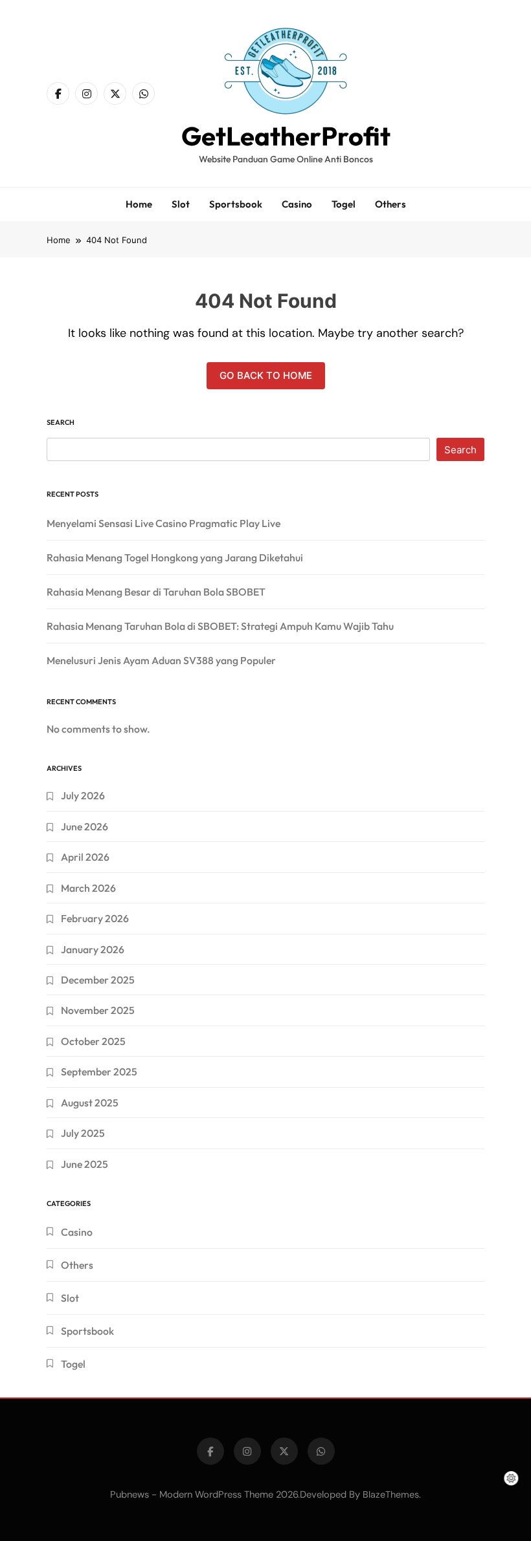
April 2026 (85, 856)
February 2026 (95, 918)
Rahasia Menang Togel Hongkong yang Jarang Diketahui (175, 557)
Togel (344, 204)
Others (390, 204)
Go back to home (266, 375)
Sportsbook (235, 204)
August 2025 (90, 1102)
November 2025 (98, 1010)
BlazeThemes (391, 1494)
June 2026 (84, 826)
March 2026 (88, 887)
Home (139, 204)
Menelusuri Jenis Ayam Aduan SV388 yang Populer (161, 660)
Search (60, 422)
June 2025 (84, 1164)
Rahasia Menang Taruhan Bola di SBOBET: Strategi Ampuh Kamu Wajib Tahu (220, 626)
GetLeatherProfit (285, 136)
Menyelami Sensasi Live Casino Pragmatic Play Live (163, 523)
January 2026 (92, 949)
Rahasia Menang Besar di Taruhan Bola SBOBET (156, 591)
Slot (181, 204)
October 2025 (93, 1041)
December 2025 (98, 979)
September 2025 (99, 1071)
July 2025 (83, 1132)
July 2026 (83, 795)
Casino (297, 204)
